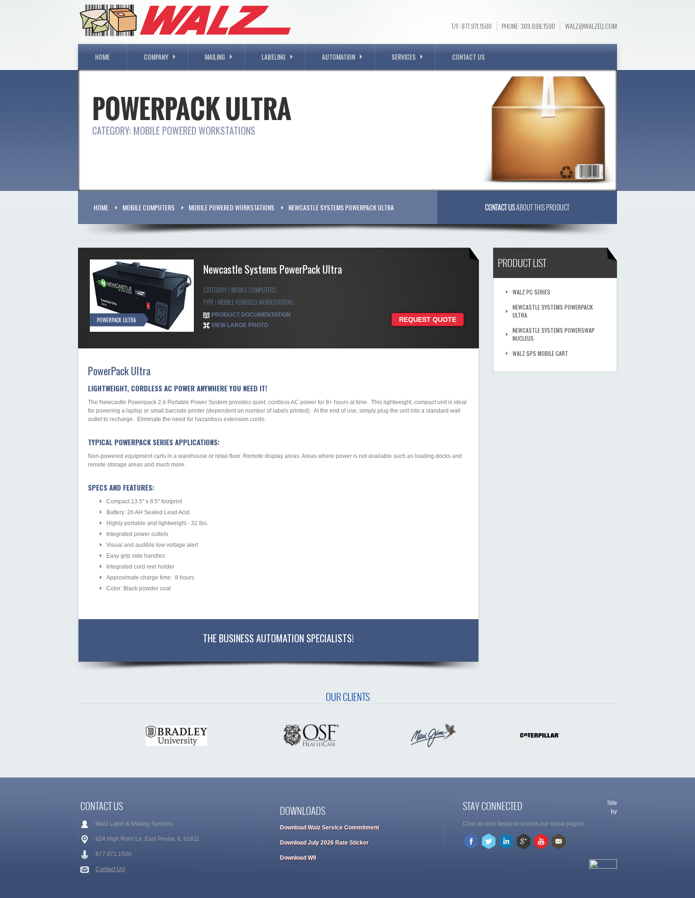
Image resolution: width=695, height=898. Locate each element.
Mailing (215, 56)
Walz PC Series (531, 292)
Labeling (273, 56)
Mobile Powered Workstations (231, 207)
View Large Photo (239, 325)
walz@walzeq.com (591, 26)
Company (156, 56)
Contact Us (468, 56)
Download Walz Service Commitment (329, 827)
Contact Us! (110, 869)
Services (403, 56)
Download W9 (298, 858)
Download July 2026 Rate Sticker (324, 842)
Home (102, 56)
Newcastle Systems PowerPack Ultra (341, 207)
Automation (338, 56)
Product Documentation (251, 314)
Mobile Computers (148, 207)
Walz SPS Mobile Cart (540, 353)
